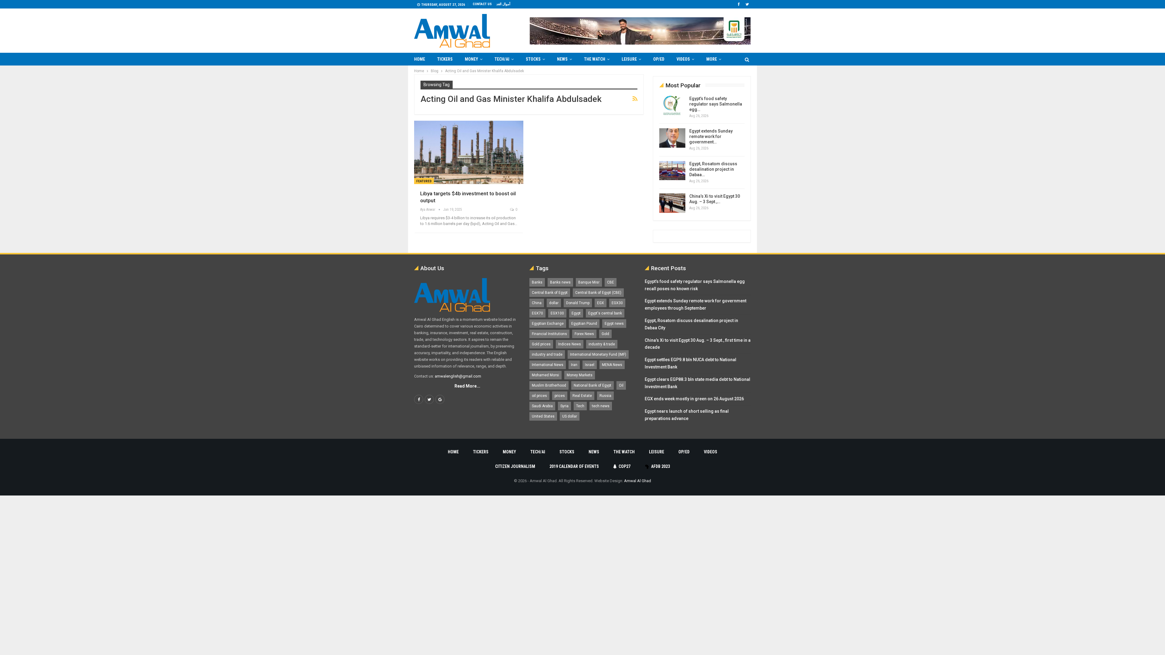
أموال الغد (503, 4)
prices (560, 396)
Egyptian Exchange (548, 323)
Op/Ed (658, 59)
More (711, 59)
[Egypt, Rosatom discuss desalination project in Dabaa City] (672, 170)
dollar (554, 303)
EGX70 (537, 313)
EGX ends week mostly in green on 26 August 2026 (694, 398)
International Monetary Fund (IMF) (598, 354)
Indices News (569, 344)
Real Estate (582, 396)
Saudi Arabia (542, 406)
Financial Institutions (549, 334)
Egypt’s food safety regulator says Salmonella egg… (715, 104)
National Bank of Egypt (592, 385)
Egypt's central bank (605, 313)
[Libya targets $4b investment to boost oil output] (468, 152)
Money (471, 59)
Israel (589, 365)
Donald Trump (577, 303)
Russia (605, 396)
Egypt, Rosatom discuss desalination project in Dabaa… (713, 169)
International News (547, 365)
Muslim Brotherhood (549, 385)
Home (419, 59)
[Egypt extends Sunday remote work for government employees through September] (672, 138)
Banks (537, 282)
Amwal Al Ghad (637, 481)
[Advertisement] (390, 156)
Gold (605, 334)
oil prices (539, 396)
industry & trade (602, 344)
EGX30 (617, 303)
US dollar (569, 416)
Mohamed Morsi (545, 375)
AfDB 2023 (660, 466)
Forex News (584, 334)
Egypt (576, 313)
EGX (600, 303)
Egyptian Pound (584, 323)
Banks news (560, 282)
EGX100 (557, 313)
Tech (580, 406)
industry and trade (547, 354)
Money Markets (580, 375)
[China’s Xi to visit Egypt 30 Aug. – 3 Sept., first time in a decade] (672, 203)
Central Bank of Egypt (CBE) (598, 293)
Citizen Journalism (515, 466)
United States (543, 416)
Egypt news (614, 323)
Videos (683, 59)
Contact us (482, 4)
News (562, 59)
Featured (424, 181)
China (537, 303)
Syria (564, 406)
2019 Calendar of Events (574, 466)
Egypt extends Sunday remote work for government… (711, 136)
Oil (621, 385)
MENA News (612, 365)
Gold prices (541, 344)
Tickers (445, 59)
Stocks (533, 59)
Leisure (629, 59)
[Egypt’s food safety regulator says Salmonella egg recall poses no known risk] (672, 105)
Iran (574, 365)
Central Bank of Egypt (550, 293)
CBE (610, 282)
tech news (601, 406)
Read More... (467, 386)
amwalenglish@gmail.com (458, 376)
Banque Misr (588, 282)
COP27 (624, 466)
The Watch (594, 59)
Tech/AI (502, 59)
